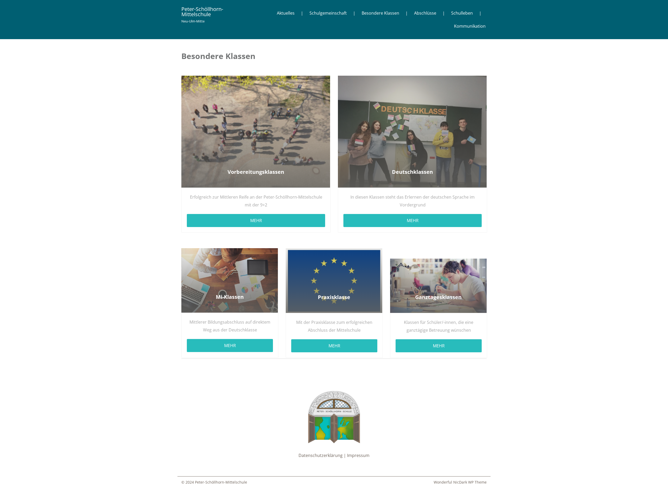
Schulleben (462, 13)
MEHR (256, 220)
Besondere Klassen (380, 13)
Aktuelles (286, 13)
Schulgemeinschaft (328, 13)
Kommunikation (470, 26)
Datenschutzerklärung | (323, 455)
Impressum (358, 455)
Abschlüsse (425, 13)
